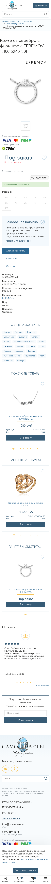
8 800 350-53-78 (10, 832)
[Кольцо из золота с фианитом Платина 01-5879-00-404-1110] (25, 485)
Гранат (18, 332)
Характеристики (15, 251)
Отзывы (10, 266)
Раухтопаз (30, 356)
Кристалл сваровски (13, 351)
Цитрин (23, 337)
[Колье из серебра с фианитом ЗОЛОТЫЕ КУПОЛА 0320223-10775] (25, 398)
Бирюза (31, 346)
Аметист (8, 361)
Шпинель (31, 332)
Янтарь (20, 361)
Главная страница (10, 22)
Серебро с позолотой (24, 342)
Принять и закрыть (25, 870)
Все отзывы (42, 686)
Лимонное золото (12, 356)
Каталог (28, 22)
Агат (42, 356)
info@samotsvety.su (14, 824)
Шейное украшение (15, 24)
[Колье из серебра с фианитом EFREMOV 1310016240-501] (25, 571)
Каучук (7, 332)
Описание (11, 259)
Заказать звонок (11, 818)
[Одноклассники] (14, 769)
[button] (25, 125)
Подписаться (25, 720)
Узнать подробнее (17, 241)
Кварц (6, 342)
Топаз (41, 342)
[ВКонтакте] (5, 769)
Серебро (8, 346)
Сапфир (35, 337)
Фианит (31, 351)
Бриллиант (9, 337)
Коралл (19, 346)
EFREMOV (8, 298)
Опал (42, 346)
